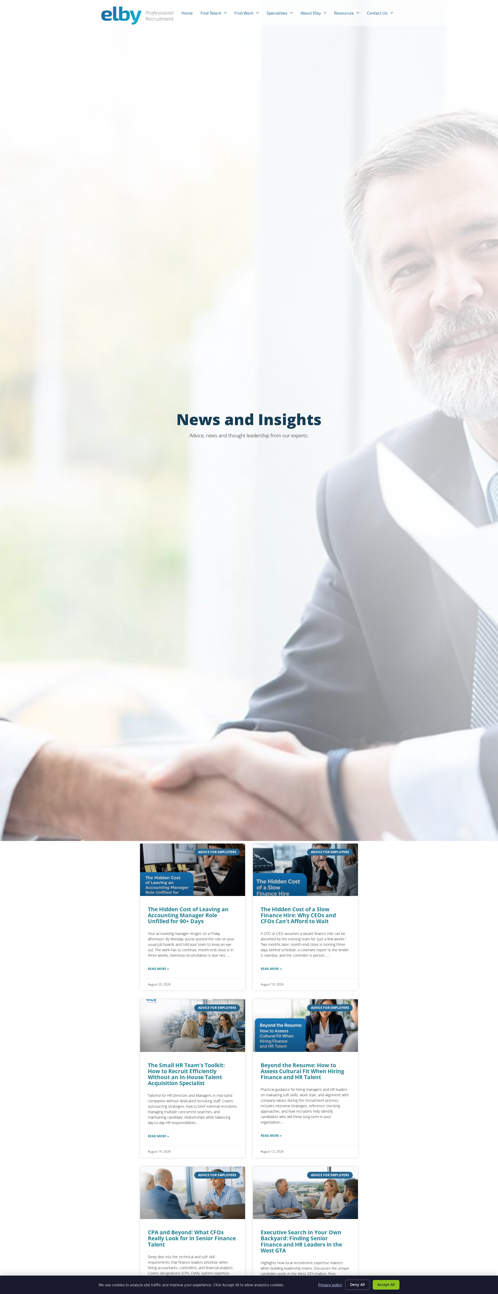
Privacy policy (330, 1285)
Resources (348, 14)
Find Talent (215, 14)
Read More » (158, 969)
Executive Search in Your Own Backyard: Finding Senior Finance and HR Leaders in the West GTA (301, 1241)
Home (189, 14)
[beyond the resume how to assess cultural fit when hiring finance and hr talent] (305, 1025)
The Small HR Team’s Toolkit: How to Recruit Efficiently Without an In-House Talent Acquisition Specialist (186, 1074)
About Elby (315, 14)
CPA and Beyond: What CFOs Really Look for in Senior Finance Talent (192, 1238)
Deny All (357, 1284)
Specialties (282, 14)
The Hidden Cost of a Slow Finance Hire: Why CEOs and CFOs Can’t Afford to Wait (298, 915)
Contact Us (382, 14)
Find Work (248, 14)
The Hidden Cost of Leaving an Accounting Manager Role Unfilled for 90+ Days (188, 915)
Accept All (386, 1284)
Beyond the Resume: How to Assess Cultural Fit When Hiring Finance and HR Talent (302, 1071)
